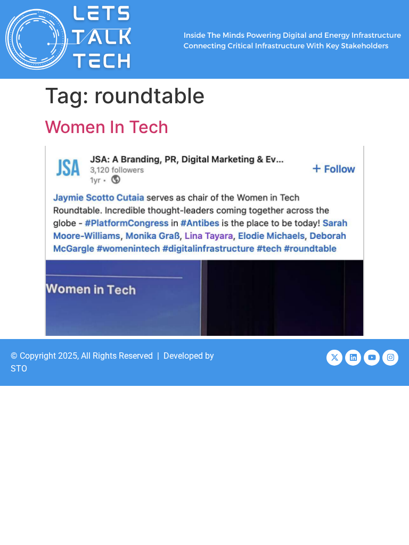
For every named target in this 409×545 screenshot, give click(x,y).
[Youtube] (372, 358)
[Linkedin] (353, 358)
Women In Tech (106, 127)
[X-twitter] (334, 358)
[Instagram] (390, 358)
